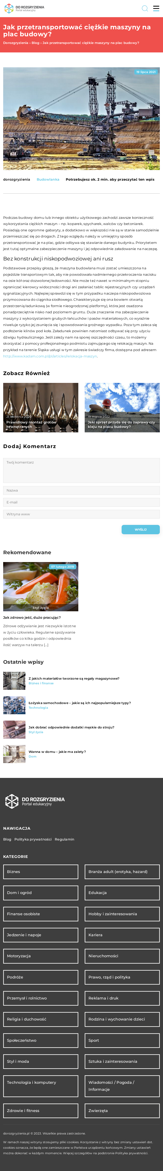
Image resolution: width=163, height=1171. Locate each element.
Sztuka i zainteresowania (113, 1061)
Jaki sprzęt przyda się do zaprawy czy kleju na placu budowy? (121, 424)
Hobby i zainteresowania (113, 914)
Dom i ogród (19, 892)
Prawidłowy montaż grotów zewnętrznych (31, 424)
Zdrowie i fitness (23, 1110)
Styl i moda (18, 1061)
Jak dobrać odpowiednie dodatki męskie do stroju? (71, 727)
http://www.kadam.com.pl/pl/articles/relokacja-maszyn (50, 356)
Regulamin (64, 839)
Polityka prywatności (33, 839)
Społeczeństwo (21, 1040)
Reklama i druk (104, 998)
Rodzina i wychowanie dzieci (117, 1019)
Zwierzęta (98, 1110)
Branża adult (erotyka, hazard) (118, 871)
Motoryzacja (19, 956)
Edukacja (98, 892)
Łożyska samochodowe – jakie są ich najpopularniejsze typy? (80, 703)
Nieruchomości (103, 956)
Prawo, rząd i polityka (110, 977)
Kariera (96, 935)
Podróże (15, 977)
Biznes (13, 871)
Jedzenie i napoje (24, 935)
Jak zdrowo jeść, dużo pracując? (32, 618)
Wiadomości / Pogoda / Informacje (111, 1086)
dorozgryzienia (16, 179)
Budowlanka (48, 179)
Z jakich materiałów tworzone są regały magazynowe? (74, 678)
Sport (94, 1040)
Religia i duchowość (26, 1019)
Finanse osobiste (23, 914)
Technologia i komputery (31, 1082)
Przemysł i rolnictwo (27, 998)
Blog (7, 839)
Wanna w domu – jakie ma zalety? (57, 752)
